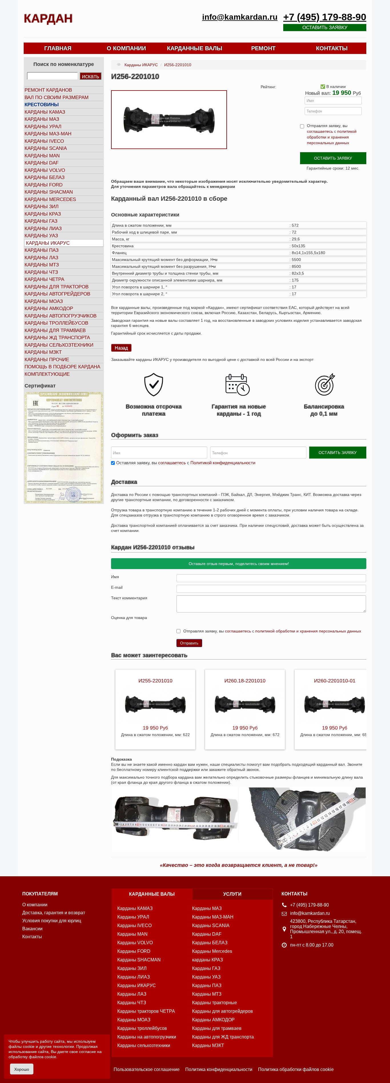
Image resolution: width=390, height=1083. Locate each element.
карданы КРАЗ (207, 959)
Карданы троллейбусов (56, 323)
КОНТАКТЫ (332, 48)
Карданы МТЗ (42, 265)
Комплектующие (47, 374)
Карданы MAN (42, 155)
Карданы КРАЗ (43, 214)
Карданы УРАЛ (43, 126)
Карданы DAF (42, 163)
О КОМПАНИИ (126, 48)
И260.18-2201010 (245, 681)
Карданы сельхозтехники (59, 345)
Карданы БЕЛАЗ (45, 177)
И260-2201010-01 (334, 681)
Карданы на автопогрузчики (146, 1036)
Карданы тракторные (214, 1002)
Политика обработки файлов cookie (296, 1069)
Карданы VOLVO (45, 170)
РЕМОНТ (263, 48)
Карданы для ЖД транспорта (223, 1036)
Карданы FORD (44, 185)
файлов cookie (42, 1056)
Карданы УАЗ (41, 235)
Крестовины (42, 104)
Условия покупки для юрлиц (51, 920)
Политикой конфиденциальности (222, 462)
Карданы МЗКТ (43, 352)
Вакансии (32, 928)
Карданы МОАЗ (44, 301)
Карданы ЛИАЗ (43, 228)
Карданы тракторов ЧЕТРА (146, 1011)
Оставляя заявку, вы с (185, 462)
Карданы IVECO (44, 141)
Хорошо (21, 1069)
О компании (34, 904)
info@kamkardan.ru (240, 17)
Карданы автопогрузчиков (61, 316)
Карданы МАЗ (42, 119)
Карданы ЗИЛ (42, 206)
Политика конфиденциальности (218, 1069)
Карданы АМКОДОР (49, 308)
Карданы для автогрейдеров (222, 1011)
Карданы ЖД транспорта (57, 337)
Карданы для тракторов (57, 287)
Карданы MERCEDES (50, 199)
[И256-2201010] (169, 119)
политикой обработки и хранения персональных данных (332, 137)
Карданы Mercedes (212, 951)
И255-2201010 (155, 681)
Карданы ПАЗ (42, 250)
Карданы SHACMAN (49, 192)
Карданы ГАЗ (41, 221)
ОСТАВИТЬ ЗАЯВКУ (333, 158)
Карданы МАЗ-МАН (48, 133)
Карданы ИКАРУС (48, 243)
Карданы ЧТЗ (41, 272)
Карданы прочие (47, 359)
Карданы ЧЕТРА (44, 279)
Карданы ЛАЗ (41, 257)
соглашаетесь (320, 131)
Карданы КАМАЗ (45, 112)
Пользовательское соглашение (147, 1069)
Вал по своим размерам (57, 97)
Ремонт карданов (48, 90)
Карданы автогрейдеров (57, 294)
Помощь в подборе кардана (62, 366)
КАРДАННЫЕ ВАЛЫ (194, 48)
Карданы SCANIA (46, 148)
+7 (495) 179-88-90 (324, 17)
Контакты (32, 936)
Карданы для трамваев (55, 330)
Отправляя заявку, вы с (332, 134)
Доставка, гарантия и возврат (53, 912)
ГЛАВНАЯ (57, 48)
